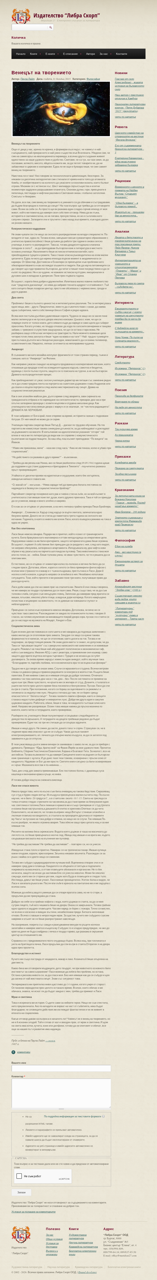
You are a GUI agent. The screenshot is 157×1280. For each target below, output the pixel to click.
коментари (23, 1052)
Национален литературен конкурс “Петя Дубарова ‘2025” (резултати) (130, 107)
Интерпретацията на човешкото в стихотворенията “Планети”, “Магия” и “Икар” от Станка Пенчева (128, 269)
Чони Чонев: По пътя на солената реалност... (129, 339)
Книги (32, 54)
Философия (93, 79)
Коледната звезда (125, 462)
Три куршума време (126, 429)
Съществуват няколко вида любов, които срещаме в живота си (128, 599)
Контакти (121, 53)
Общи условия (54, 1239)
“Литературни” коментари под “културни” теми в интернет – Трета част (129, 613)
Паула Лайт (27, 79)
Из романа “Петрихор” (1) (130, 368)
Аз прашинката (124, 435)
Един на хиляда (123, 546)
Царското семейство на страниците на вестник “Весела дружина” (129, 136)
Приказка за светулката (129, 468)
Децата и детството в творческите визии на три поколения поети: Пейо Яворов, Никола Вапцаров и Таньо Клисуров (129, 246)
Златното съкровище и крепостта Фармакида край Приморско (129, 521)
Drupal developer (87, 1272)
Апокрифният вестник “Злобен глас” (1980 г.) (128, 588)
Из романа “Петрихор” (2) (130, 374)
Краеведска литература (83, 1246)
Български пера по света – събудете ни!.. (129, 285)
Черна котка (122, 440)
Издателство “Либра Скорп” (67, 15)
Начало (20, 53)
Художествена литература (78, 1236)
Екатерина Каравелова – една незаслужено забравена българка (129, 161)
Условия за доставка (52, 1245)
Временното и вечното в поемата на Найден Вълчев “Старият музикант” (129, 192)
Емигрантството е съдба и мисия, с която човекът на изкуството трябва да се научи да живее (129, 315)
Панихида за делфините (129, 396)
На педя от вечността (128, 407)
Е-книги (49, 54)
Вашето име (18, 1062)
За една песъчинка (125, 474)
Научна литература (81, 1242)
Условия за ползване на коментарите (33, 1211)
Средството (122, 362)
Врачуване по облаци (127, 401)
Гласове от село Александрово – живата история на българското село (129, 84)
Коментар (18, 1076)
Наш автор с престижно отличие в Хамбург (129, 96)
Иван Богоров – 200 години (130, 512)
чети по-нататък (125, 116)
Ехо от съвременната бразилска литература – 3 (129, 149)
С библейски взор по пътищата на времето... (129, 329)
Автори (90, 53)
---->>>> (50, 1040)
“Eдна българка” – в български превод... (126, 204)
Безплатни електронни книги (124, 1267)
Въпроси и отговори (52, 1252)
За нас (102, 54)
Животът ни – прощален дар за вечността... (129, 213)
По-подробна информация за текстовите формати (72, 1116)
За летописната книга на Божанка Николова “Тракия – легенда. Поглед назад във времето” (130, 501)
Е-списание (69, 54)
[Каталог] (21, 17)
